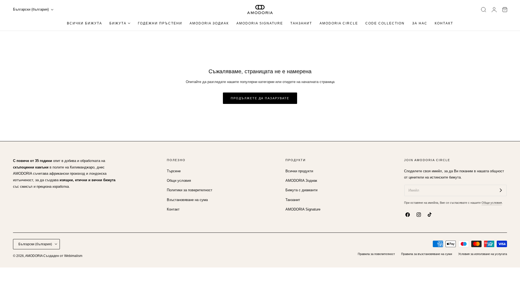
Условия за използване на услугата (482, 254)
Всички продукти (299, 171)
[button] (483, 9)
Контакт (173, 209)
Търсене (174, 171)
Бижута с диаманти (301, 190)
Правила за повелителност (376, 254)
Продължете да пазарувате (260, 98)
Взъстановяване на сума (187, 200)
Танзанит (292, 200)
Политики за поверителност (189, 190)
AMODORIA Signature (302, 209)
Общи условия (179, 181)
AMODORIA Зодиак (301, 181)
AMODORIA (34, 256)
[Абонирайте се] (501, 190)
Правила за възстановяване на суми (426, 254)
